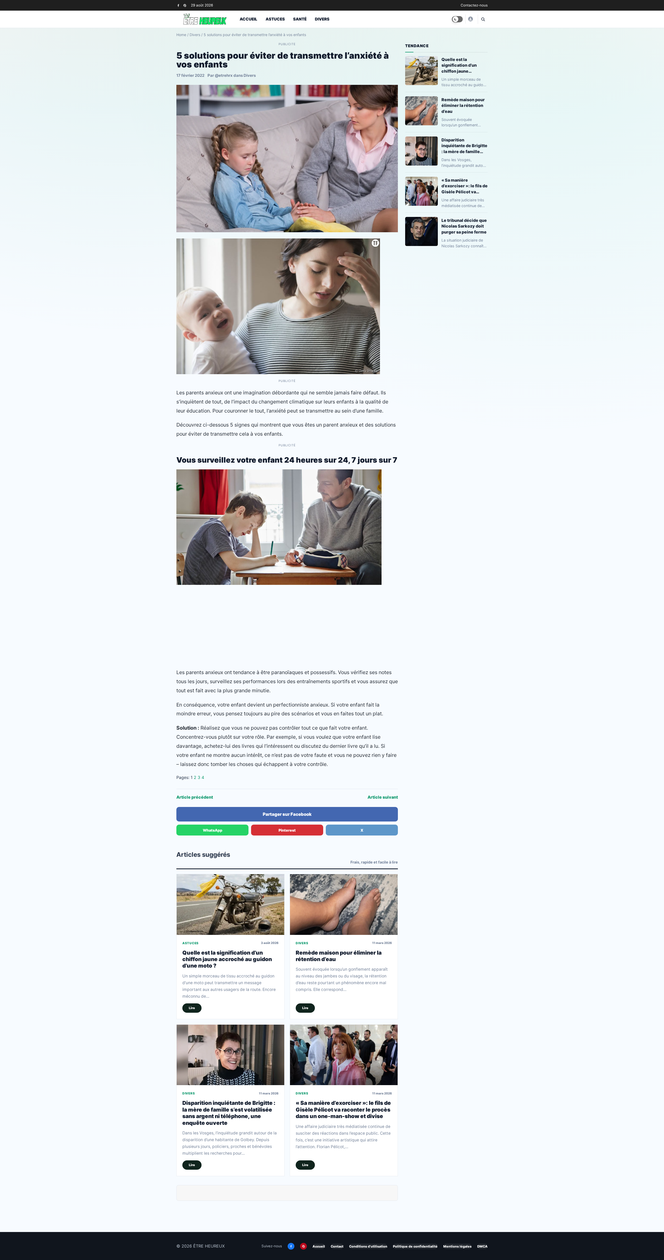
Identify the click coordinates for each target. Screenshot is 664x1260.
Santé (300, 19)
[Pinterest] (185, 5)
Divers (322, 19)
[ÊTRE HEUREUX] (470, 19)
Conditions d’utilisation (368, 1246)
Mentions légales (457, 1246)
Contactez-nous (474, 5)
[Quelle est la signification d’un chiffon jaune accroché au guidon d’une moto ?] (230, 904)
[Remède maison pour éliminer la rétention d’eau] (344, 904)
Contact (337, 1246)
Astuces (275, 19)
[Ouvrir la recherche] (483, 19)
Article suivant (383, 797)
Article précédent (194, 797)
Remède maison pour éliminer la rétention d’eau (463, 105)
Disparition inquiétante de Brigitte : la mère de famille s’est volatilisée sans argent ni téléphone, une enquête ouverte (228, 1113)
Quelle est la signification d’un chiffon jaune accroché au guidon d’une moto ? (227, 959)
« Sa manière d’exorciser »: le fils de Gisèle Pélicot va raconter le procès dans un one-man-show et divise (343, 1109)
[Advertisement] (287, 626)
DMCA (482, 1246)
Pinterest (287, 830)
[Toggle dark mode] (457, 19)
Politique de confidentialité (415, 1246)
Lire (192, 1008)
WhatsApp (212, 830)
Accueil (248, 19)
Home (181, 34)
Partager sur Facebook (287, 814)
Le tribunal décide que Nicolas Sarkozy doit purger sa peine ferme (464, 226)
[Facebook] (178, 5)
